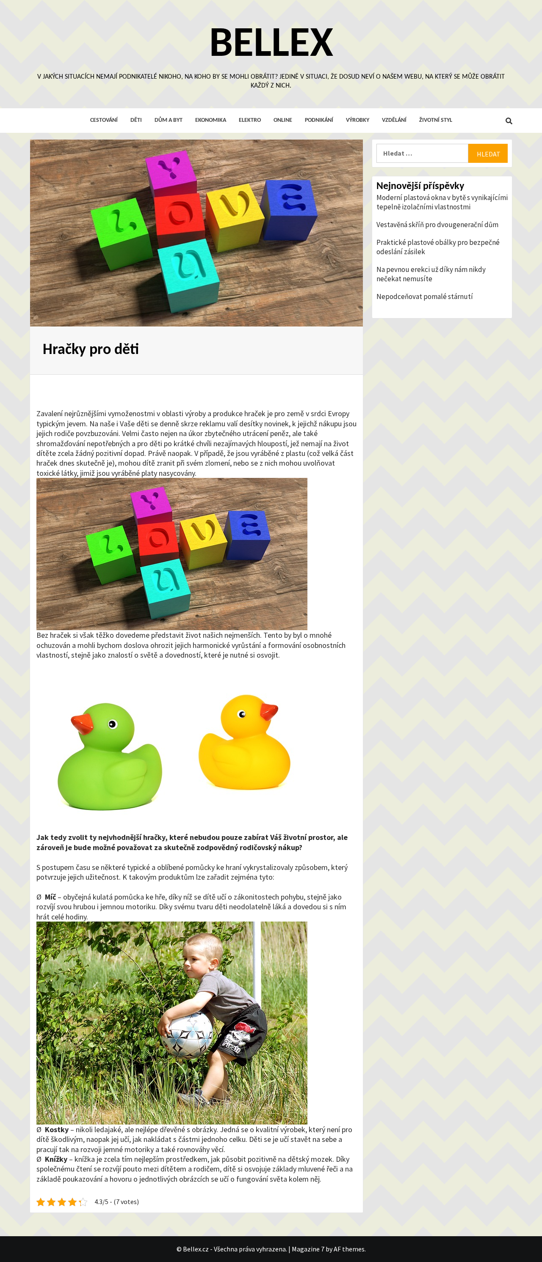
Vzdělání (394, 120)
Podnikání (319, 120)
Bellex (271, 45)
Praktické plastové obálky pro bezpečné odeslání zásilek (438, 247)
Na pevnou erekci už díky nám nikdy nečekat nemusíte (431, 274)
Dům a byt (169, 120)
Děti (136, 120)
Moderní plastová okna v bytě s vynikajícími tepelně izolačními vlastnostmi (442, 202)
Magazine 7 (308, 1249)
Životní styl (435, 120)
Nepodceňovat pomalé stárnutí (424, 296)
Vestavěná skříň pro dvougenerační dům (437, 224)
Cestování (104, 120)
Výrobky (357, 120)
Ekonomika (210, 120)
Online (283, 120)
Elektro (250, 120)
